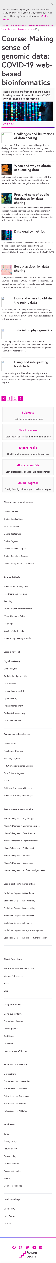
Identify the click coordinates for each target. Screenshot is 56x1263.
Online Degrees (11, 541)
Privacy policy (10, 1141)
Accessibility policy (13, 1171)
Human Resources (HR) (14, 691)
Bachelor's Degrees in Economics (19, 915)
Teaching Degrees (12, 758)
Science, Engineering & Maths (17, 638)
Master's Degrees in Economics (18, 863)
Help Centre (9, 1216)
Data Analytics (10, 668)
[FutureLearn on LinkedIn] (40, 1247)
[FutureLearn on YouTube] (34, 1247)
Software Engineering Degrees (18, 788)
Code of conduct (12, 1163)
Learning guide (10, 1028)
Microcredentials (11, 526)
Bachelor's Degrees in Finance (18, 923)
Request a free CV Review (16, 1051)
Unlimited (8, 1043)
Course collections (12, 720)
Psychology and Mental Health (18, 608)
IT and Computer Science (15, 616)
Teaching (8, 601)
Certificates (9, 1036)
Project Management (13, 705)
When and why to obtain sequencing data (32, 168)
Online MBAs (10, 743)
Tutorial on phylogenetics (33, 330)
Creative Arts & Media (14, 631)
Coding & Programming (15, 713)
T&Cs (6, 1134)
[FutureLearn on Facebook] (14, 1247)
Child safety (9, 1208)
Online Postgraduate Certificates (19, 563)
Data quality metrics (29, 231)
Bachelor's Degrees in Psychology (19, 900)
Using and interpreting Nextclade (31, 364)
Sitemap (7, 1178)
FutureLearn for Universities (17, 1081)
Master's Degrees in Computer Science (22, 826)
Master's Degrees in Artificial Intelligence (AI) (24, 870)
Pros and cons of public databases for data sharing (31, 198)
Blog (6, 990)
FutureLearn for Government (17, 1096)
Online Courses (11, 511)
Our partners (10, 1074)
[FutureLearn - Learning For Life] (28, 1254)
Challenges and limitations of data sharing (34, 136)
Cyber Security (10, 698)
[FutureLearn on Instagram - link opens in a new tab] (20, 1247)
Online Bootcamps (12, 533)
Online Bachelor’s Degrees (16, 556)
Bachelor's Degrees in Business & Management (25, 937)
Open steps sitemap (13, 1185)
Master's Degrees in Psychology (18, 818)
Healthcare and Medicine (15, 594)
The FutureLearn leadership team (19, 968)
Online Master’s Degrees (15, 548)
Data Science (10, 683)
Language (8, 623)
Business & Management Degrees (19, 795)
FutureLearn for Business (15, 1088)
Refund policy (10, 1148)
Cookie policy (10, 1156)
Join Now (8, 123)
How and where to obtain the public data (33, 300)
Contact (7, 1223)
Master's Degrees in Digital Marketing (21, 840)
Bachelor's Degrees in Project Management (23, 930)
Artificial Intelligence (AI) (15, 676)
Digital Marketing (12, 661)
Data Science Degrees (14, 773)
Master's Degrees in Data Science (19, 833)
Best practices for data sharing (31, 268)
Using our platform (13, 1013)
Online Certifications (13, 519)
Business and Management (16, 586)
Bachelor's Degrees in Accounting (19, 908)
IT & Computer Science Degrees (18, 765)
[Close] (52, 4)
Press (6, 983)
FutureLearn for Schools (15, 1103)
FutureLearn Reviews (13, 1021)
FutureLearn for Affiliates (15, 1111)
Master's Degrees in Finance (17, 855)
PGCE (6, 780)
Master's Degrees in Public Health (19, 848)
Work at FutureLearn (13, 976)
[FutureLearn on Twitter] (27, 1247)
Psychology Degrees (13, 751)
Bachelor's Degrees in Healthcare (19, 893)
